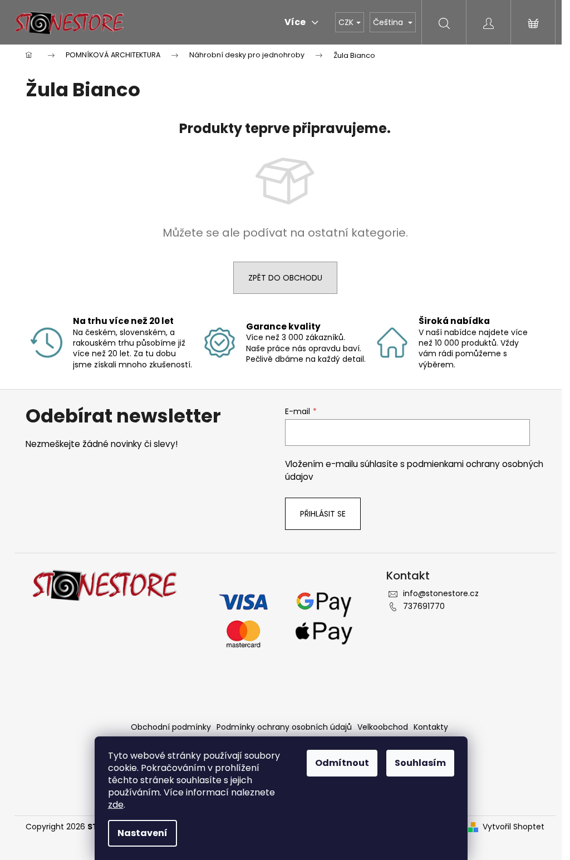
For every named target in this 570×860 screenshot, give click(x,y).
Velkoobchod (382, 727)
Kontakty (431, 727)
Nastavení (142, 833)
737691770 (424, 606)
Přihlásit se (323, 513)
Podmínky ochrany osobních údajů (284, 727)
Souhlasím (420, 762)
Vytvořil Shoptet (513, 827)
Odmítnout (342, 762)
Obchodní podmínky (171, 727)
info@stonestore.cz (441, 593)
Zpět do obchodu (285, 277)
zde (116, 804)
